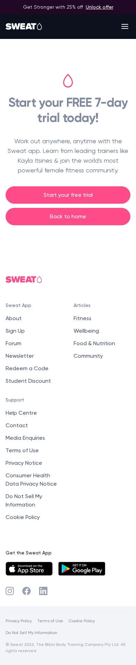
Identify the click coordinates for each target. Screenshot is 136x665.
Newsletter (20, 355)
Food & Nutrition (94, 343)
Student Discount (28, 381)
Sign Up (15, 330)
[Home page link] (24, 26)
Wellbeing (86, 330)
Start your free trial (68, 195)
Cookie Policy (23, 517)
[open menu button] (125, 26)
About (14, 318)
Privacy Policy (19, 620)
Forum (13, 343)
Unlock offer (99, 7)
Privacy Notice (24, 463)
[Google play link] (81, 569)
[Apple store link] (29, 569)
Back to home (68, 216)
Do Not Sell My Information (31, 632)
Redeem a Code (27, 368)
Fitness (82, 318)
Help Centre (21, 412)
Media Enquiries (25, 438)
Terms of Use (22, 450)
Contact (17, 425)
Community (88, 355)
